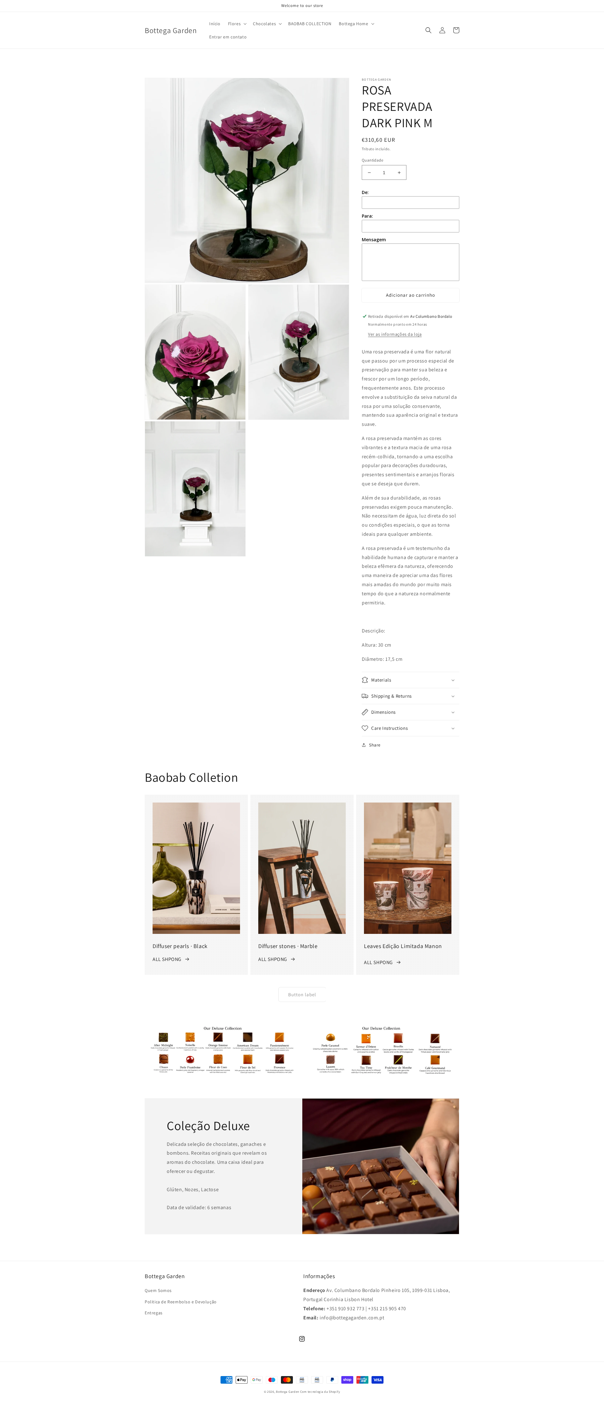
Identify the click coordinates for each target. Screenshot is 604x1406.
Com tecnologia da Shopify (320, 1392)
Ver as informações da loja (395, 334)
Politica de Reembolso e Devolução (181, 1302)
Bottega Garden (288, 1392)
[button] (236, 23)
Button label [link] (302, 994)
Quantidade (372, 160)
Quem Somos (158, 1290)
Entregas (154, 1313)
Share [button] (375, 745)
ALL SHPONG (167, 959)
